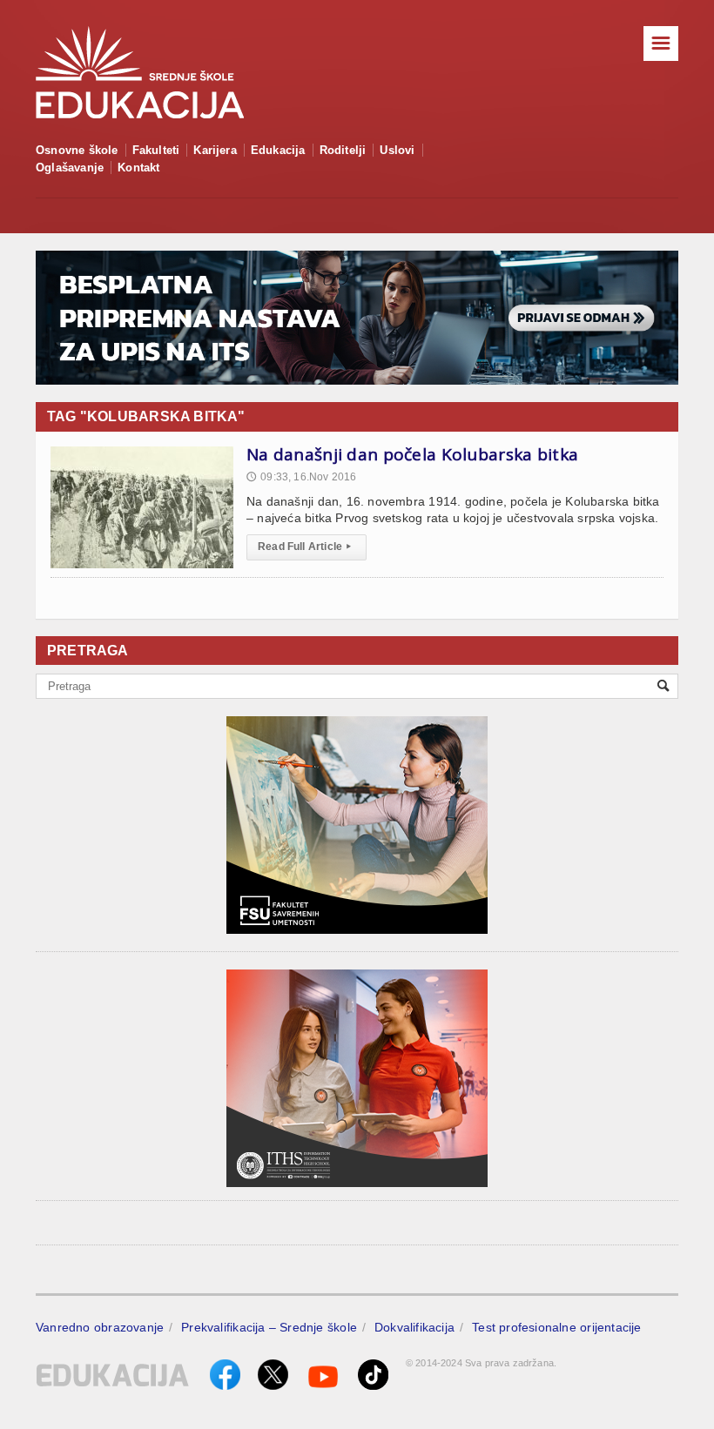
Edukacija (278, 150)
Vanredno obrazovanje (100, 1327)
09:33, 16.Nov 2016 (301, 477)
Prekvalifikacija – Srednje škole (269, 1327)
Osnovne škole (77, 150)
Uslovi (397, 150)
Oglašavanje (70, 167)
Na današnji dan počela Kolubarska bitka (412, 454)
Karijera (215, 150)
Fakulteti (156, 150)
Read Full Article (304, 546)
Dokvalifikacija (414, 1327)
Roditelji (343, 150)
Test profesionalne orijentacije (557, 1327)
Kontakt (138, 167)
